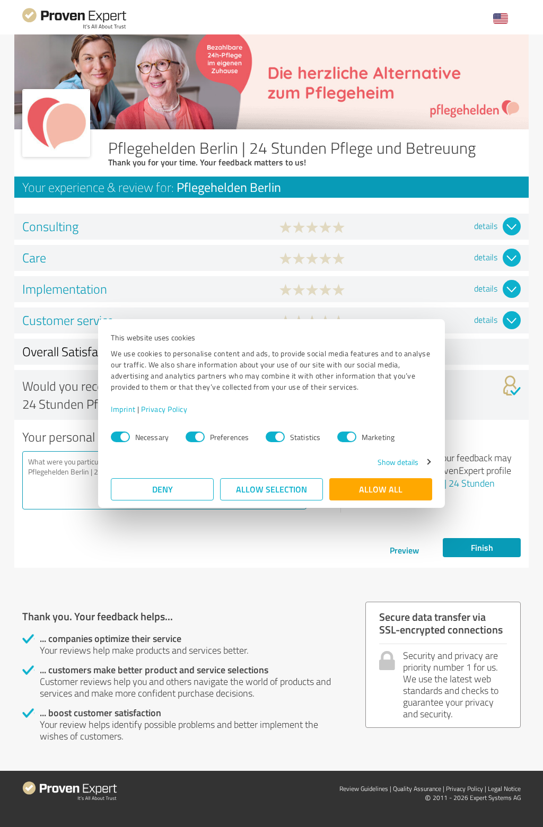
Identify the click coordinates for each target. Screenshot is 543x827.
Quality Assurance (417, 788)
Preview (404, 550)
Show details (398, 462)
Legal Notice (504, 788)
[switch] (195, 437)
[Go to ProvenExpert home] (74, 27)
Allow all (380, 489)
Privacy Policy (164, 409)
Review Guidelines (363, 788)
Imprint (123, 409)
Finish (482, 547)
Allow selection (271, 489)
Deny (162, 489)
